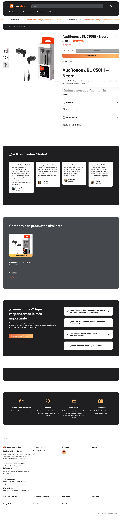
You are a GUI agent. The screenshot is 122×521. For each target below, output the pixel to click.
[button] (111, 6)
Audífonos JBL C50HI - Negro (20, 262)
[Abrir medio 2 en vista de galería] (6, 58)
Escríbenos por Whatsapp (20, 336)
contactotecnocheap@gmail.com (46, 454)
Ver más (65, 94)
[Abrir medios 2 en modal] (35, 58)
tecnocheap (102, 513)
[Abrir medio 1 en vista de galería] (6, 51)
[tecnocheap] (18, 6)
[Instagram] (64, 452)
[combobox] (67, 6)
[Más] (72, 51)
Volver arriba (7, 438)
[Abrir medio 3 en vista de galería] (6, 65)
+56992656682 (40, 450)
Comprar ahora (91, 55)
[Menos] (64, 51)
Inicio (10, 26)
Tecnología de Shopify (113, 513)
